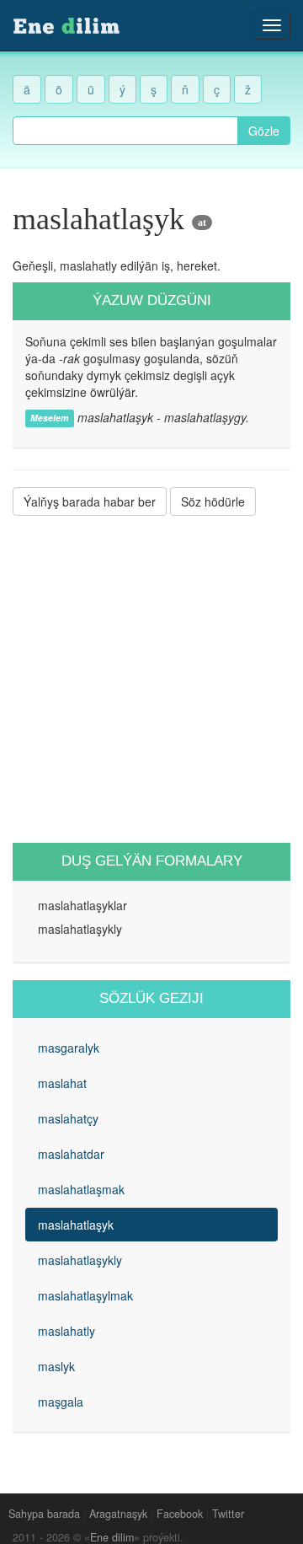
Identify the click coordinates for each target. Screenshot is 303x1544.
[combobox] (125, 130)
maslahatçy (68, 1118)
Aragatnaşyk (118, 1513)
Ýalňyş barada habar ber (90, 501)
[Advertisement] (151, 679)
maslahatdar (71, 1153)
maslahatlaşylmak (85, 1295)
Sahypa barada (44, 1513)
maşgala (60, 1401)
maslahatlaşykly (80, 1260)
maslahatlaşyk (76, 1224)
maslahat (62, 1083)
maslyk (56, 1366)
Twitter (228, 1513)
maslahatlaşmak (81, 1189)
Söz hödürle (213, 501)
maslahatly (66, 1330)
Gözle (263, 130)
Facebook (180, 1513)
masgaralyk (68, 1047)
